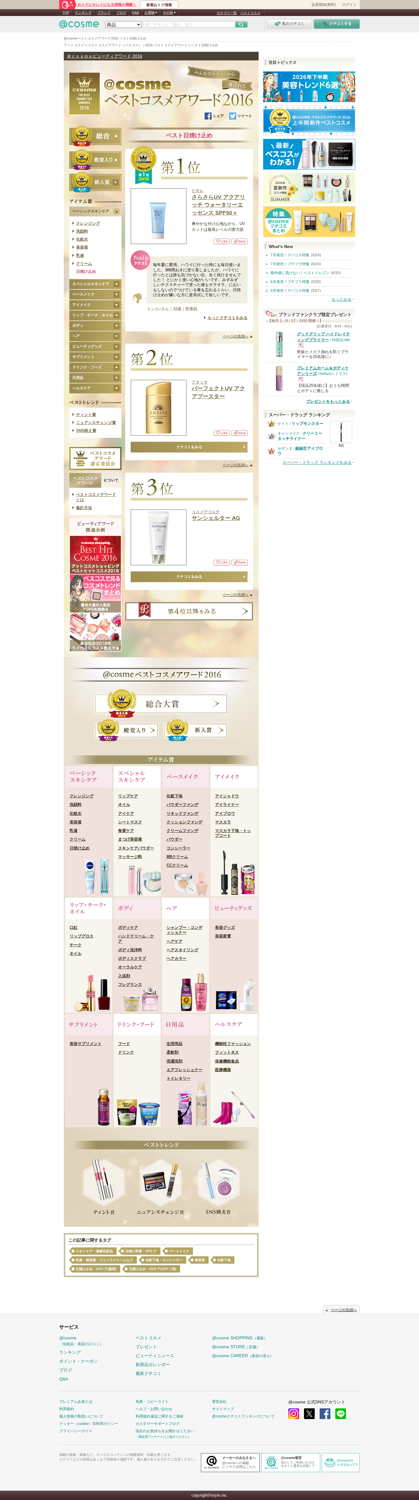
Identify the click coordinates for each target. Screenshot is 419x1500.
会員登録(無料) (323, 4)
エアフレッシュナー (184, 1069)
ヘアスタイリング (182, 950)
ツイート (244, 116)
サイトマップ (223, 1409)
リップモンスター (307, 423)
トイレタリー (178, 1078)
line (340, 1413)
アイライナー (227, 804)
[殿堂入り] (95, 159)
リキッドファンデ (182, 813)
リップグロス (82, 936)
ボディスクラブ (132, 958)
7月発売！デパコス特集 (290, 255)
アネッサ (218, 389)
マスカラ (223, 822)
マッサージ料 (130, 856)
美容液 (82, 247)
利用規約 (66, 1409)
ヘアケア (175, 941)
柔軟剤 (173, 1052)
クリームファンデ (182, 830)
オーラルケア (130, 967)
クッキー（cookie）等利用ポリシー (88, 1424)
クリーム (84, 263)
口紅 (74, 927)
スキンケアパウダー (136, 848)
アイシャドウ (227, 796)
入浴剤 (124, 976)
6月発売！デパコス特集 (290, 290)
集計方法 (84, 508)
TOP (65, 12)
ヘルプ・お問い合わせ (154, 1409)
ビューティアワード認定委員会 (95, 458)
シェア (218, 116)
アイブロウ (225, 813)
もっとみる (342, 299)
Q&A (135, 12)
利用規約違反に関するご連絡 (159, 1416)
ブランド (104, 12)
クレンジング (88, 223)
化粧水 (82, 239)
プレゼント (146, 1346)
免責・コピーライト (152, 1401)
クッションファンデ (184, 822)
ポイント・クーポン (78, 1361)
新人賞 (195, 730)
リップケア (128, 796)
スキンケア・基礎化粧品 (94, 1251)
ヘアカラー (176, 958)
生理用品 (175, 1043)
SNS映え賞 (86, 430)
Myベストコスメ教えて (95, 632)
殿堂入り (126, 730)
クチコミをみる (189, 447)
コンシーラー (178, 848)
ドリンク (126, 1052)
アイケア (126, 813)
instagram (293, 1413)
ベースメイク (179, 1251)
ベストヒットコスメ (95, 555)
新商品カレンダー (153, 1364)
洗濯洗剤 (175, 1061)
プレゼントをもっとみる (328, 401)
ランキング (83, 12)
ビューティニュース (155, 1355)
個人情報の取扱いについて (81, 1416)
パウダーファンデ (182, 804)
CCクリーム (177, 865)
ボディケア (128, 927)
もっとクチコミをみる (228, 317)
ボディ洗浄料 (130, 950)
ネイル (76, 953)
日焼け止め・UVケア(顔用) (96, 1269)
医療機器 (223, 1069)
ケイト (283, 424)
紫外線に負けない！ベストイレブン (300, 273)
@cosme (81, 1340)
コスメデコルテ (216, 515)
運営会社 (219, 1401)
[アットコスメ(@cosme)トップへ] (79, 26)
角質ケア (126, 830)
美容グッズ (225, 927)
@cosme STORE (236, 1346)
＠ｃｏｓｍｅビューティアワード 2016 (104, 56)
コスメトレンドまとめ (95, 593)
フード (124, 1043)
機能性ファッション (233, 1043)
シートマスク (130, 822)
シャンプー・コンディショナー (184, 930)
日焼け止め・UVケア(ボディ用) (152, 1269)
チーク (76, 945)
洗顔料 (82, 231)
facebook (325, 1413)
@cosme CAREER (243, 1355)
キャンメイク (289, 433)
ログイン (349, 4)
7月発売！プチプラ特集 (290, 264)
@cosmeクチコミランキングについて (243, 1416)
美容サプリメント (86, 1043)
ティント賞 (86, 414)
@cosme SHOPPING (239, 1337)
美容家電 (223, 936)
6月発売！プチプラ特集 (290, 282)
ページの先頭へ (344, 1310)
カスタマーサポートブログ (158, 1424)
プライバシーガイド (75, 1431)
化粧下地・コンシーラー (164, 1260)
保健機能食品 (227, 1061)
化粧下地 (175, 796)
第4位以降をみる (189, 611)
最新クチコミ (148, 1373)
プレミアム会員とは (75, 1401)
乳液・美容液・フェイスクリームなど (104, 1260)
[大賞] (95, 136)
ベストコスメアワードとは (96, 497)
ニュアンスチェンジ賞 (96, 422)
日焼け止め (86, 271)
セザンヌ (285, 448)
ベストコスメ (250, 13)
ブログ (121, 12)
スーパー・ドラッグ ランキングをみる (317, 462)
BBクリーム (177, 856)
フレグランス (130, 984)
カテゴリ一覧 (227, 13)
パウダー (175, 839)
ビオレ (218, 202)
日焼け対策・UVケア (141, 1251)
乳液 (80, 255)
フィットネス (227, 1052)
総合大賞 (161, 703)
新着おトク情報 (159, 5)
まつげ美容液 (130, 839)
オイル (124, 804)
